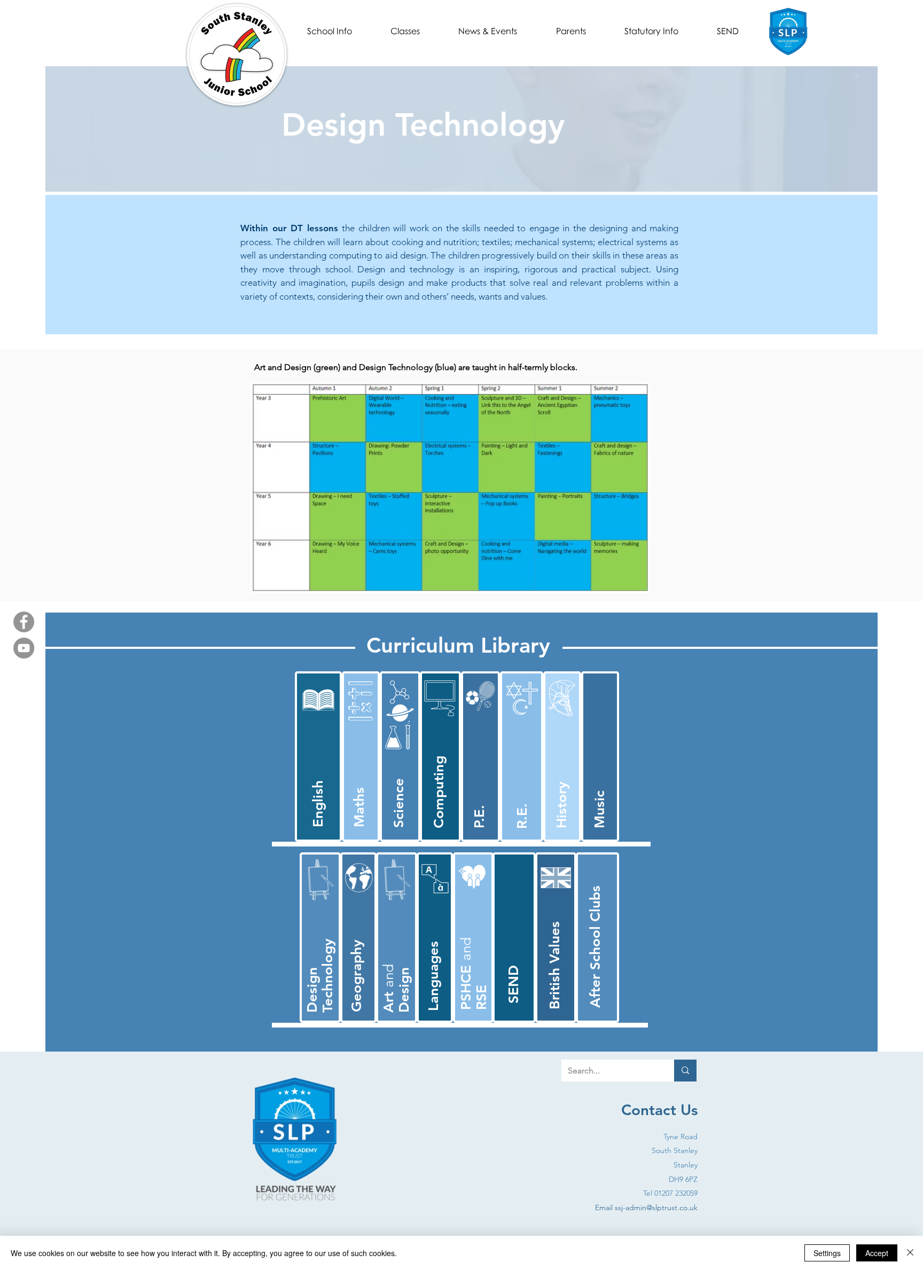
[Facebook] (23, 622)
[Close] (910, 1252)
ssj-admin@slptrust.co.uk (656, 1207)
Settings (827, 1253)
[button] (329, 31)
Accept (876, 1253)
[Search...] (685, 1070)
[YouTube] (23, 648)
